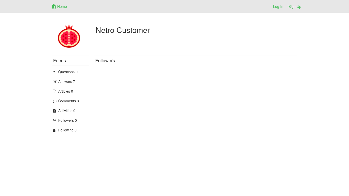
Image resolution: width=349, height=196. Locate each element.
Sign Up (294, 6)
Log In (278, 6)
